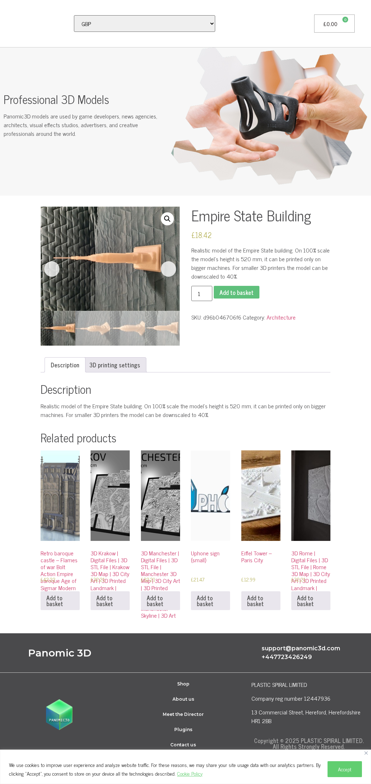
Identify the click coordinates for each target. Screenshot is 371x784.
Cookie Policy (190, 773)
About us (183, 699)
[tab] (65, 364)
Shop (183, 684)
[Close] (366, 753)
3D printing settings (114, 365)
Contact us (183, 744)
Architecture (281, 317)
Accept (344, 769)
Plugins (183, 729)
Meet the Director (183, 714)
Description (65, 365)
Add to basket (237, 292)
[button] (9, 23)
